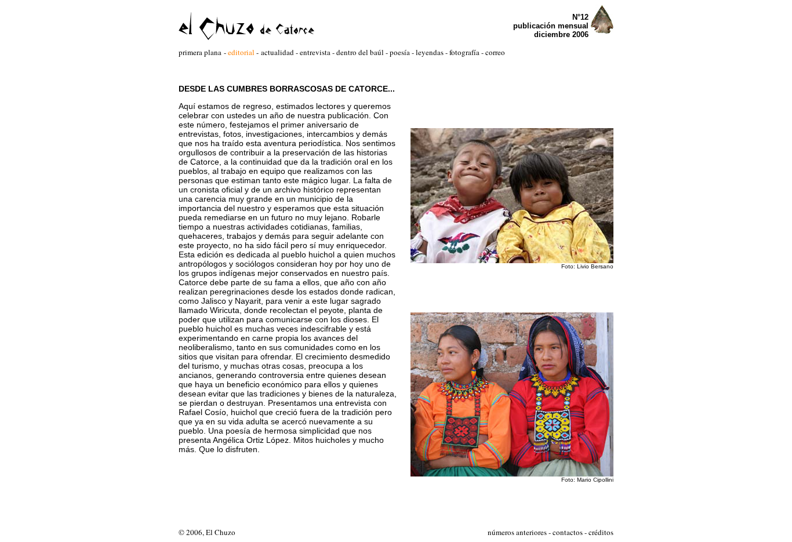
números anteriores (517, 532)
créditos (600, 532)
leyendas (430, 52)
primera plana (200, 52)
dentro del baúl (361, 52)
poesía (399, 52)
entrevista (315, 52)
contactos (568, 532)
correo (495, 52)
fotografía (464, 52)
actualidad (277, 52)
